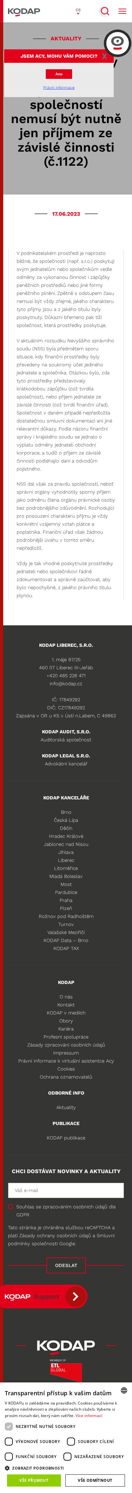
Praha (66, 900)
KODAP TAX (66, 948)
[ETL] (66, 1373)
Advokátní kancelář (66, 764)
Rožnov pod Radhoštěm (66, 916)
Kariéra (66, 1029)
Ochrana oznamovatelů (66, 1077)
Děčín (66, 828)
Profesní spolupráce (66, 1037)
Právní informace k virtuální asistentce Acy (66, 1061)
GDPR (22, 1215)
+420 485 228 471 (66, 676)
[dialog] (66, 1437)
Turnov (66, 924)
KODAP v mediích (66, 1013)
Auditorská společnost (66, 740)
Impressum (66, 1053)
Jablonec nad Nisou (66, 844)
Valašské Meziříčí (66, 932)
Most (66, 884)
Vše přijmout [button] (33, 1480)
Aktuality (66, 1107)
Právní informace (59, 87)
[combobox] (124, 1390)
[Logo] (24, 11)
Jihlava (66, 852)
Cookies (66, 1069)
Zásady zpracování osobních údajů (66, 1045)
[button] (66, 1468)
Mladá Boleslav (66, 876)
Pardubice (66, 892)
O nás (66, 997)
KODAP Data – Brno (66, 940)
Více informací (89, 1415)
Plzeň (66, 908)
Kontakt (66, 1005)
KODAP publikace (66, 1138)
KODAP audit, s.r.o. (66, 732)
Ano (58, 74)
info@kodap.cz (66, 684)
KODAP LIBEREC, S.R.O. (66, 645)
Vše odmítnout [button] (95, 1480)
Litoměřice (66, 868)
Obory (66, 1021)
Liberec (66, 860)
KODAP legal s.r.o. (66, 756)
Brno (66, 812)
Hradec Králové (66, 836)
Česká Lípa (66, 820)
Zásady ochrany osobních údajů (55, 1236)
